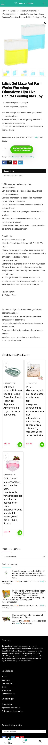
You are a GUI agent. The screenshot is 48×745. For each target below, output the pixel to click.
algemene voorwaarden (11, 708)
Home (4, 11)
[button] (45, 23)
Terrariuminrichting (28, 11)
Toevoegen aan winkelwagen (22, 149)
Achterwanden (9, 14)
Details (36, 138)
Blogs (4, 687)
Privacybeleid (7, 704)
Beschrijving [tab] (9, 171)
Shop (13, 11)
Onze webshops (8, 694)
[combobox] (24, 556)
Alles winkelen (7, 683)
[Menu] (3, 3)
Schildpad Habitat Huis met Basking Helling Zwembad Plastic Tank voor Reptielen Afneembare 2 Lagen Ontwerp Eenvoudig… (12, 401)
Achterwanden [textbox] (23, 557)
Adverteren (6, 690)
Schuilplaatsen (9, 383)
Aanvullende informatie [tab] (13, 175)
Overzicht (6, 680)
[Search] (44, 3)
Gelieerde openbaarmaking (12, 711)
